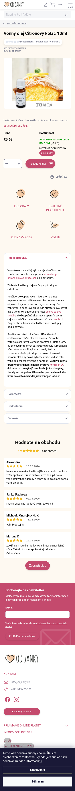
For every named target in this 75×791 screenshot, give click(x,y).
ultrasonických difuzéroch (22, 277)
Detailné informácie (15, 126)
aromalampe (51, 274)
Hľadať (66, 14)
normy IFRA (56, 364)
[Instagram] (16, 699)
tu (41, 761)
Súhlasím (37, 781)
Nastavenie (37, 769)
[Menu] (70, 4)
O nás (7, 740)
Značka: (12, 51)
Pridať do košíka (37, 163)
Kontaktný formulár (21, 711)
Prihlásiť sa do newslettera (22, 636)
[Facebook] (7, 699)
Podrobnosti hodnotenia (48, 41)
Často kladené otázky (19, 746)
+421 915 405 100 (21, 689)
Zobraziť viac (37, 565)
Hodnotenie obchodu (37, 442)
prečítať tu (58, 319)
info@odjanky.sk (20, 682)
